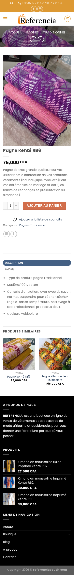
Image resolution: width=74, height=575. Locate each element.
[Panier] (67, 19)
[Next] (71, 366)
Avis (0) (9, 269)
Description (14, 262)
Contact (9, 557)
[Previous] (3, 366)
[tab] (37, 263)
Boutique (9, 534)
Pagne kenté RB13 (19, 377)
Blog (6, 542)
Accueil (15, 32)
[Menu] (5, 18)
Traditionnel (54, 32)
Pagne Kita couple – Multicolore (55, 378)
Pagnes (32, 32)
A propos (10, 549)
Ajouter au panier (44, 205)
